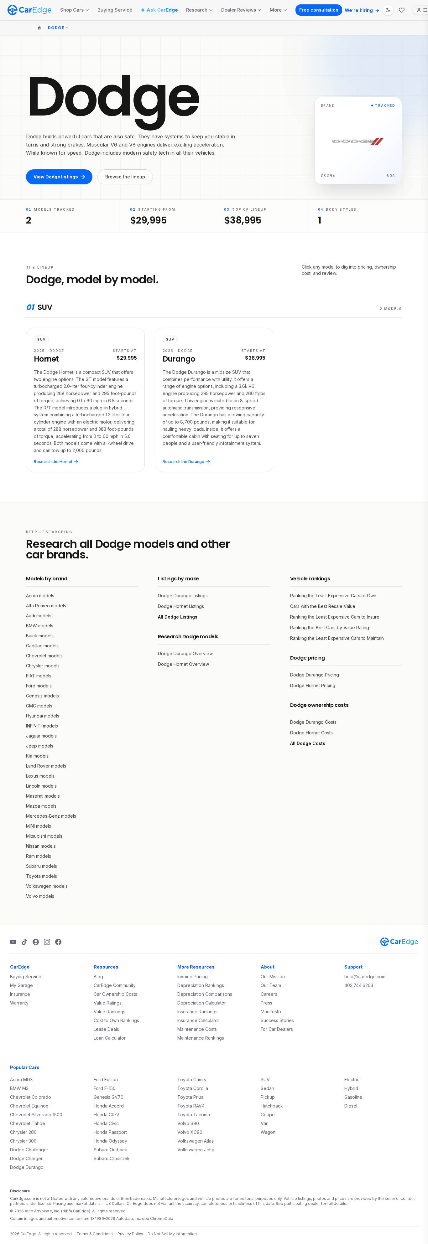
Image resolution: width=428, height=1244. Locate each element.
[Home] (39, 28)
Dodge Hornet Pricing (312, 685)
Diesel (350, 1105)
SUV (265, 1079)
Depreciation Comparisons (204, 994)
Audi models (38, 615)
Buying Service (114, 10)
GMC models (39, 705)
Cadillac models (42, 645)
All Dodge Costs (307, 743)
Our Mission (273, 976)
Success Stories (277, 1020)
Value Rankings (109, 1011)
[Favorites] (401, 10)
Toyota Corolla (192, 1088)
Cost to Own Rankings (116, 1020)
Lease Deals (106, 1029)
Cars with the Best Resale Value (322, 606)
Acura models (40, 595)
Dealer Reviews (238, 10)
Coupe (268, 1114)
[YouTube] (13, 942)
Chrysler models (43, 665)
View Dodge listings (56, 176)
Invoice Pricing (192, 976)
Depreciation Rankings (200, 985)
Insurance (20, 994)
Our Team (271, 985)
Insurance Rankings (197, 1011)
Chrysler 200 (23, 1132)
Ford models (39, 685)
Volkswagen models (47, 886)
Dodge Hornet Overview (183, 664)
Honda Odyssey (110, 1141)
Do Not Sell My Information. (173, 1233)
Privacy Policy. (130, 1233)
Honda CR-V (106, 1114)
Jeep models (39, 745)
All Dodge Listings (177, 616)
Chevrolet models (44, 655)
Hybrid (351, 1088)
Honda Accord (109, 1105)
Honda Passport (110, 1132)
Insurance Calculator (198, 1020)
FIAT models (38, 675)
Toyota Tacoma (193, 1114)
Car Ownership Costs (115, 994)
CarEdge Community (115, 985)
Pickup (268, 1097)
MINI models (38, 826)
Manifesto (271, 1011)
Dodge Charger (26, 1158)
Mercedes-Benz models (51, 816)
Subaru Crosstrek (112, 1158)
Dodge (56, 27)
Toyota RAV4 (191, 1105)
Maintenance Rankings (200, 1038)
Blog (98, 976)
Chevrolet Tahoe (27, 1123)
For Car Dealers (277, 1029)
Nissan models (41, 846)
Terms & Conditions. (95, 1233)
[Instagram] (47, 942)
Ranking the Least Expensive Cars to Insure (334, 616)
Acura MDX (21, 1079)
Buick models (40, 635)
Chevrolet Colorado (30, 1097)
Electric (351, 1079)
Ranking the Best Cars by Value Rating (329, 627)
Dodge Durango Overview (185, 653)
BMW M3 (19, 1088)
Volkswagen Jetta (195, 1149)
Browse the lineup (125, 176)
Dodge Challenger (29, 1149)
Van (265, 1123)
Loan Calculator (110, 1038)
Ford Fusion (106, 1079)
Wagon (268, 1132)
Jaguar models (41, 735)
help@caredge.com (364, 976)
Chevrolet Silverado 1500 (36, 1114)
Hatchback (272, 1105)
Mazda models (41, 806)
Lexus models (40, 776)
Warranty (19, 1002)
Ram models (38, 856)
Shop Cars (72, 10)
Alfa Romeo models (46, 605)
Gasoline (353, 1097)
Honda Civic (106, 1123)
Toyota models (41, 876)
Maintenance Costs (197, 1029)
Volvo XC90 (189, 1132)
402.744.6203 (358, 985)
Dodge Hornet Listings (181, 606)
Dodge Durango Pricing (314, 674)
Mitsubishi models (44, 836)
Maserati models (43, 796)
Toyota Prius (190, 1097)
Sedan (267, 1088)
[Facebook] (58, 942)
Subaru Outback (110, 1149)
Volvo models (40, 896)
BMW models (39, 625)
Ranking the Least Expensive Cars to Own (333, 595)
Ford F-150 (105, 1088)
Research (196, 10)
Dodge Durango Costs (313, 722)
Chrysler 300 (23, 1141)
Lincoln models (41, 786)
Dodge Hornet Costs (311, 732)
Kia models (37, 755)
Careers (269, 994)
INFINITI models (42, 725)
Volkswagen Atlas (195, 1141)
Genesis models (42, 695)
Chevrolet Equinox (29, 1105)
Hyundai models (42, 715)
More (276, 10)
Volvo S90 (188, 1123)
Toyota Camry (191, 1079)
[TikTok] (24, 942)
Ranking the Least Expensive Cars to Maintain (337, 638)
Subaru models (41, 866)
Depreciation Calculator (201, 1002)
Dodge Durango (27, 1167)
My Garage (21, 985)
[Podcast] (36, 942)
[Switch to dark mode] (388, 10)
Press (266, 1002)
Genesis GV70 (108, 1097)
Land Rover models (46, 766)
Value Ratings (108, 1002)
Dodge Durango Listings (183, 595)
